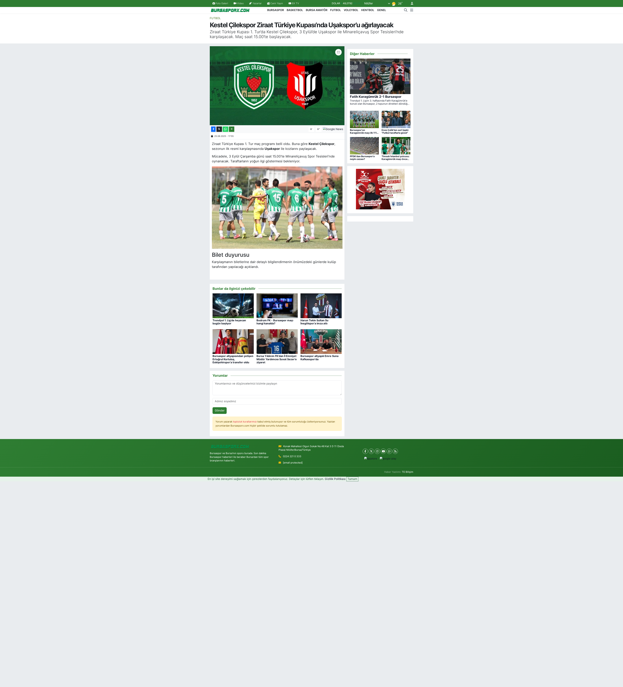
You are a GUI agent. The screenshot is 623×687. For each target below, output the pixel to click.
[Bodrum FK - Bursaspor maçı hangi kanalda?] (277, 305)
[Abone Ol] (333, 129)
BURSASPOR (275, 10)
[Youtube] (383, 451)
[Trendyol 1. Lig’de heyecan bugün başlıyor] (233, 305)
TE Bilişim (407, 471)
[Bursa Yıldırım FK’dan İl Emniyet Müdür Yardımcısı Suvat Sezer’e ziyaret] (277, 341)
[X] (371, 451)
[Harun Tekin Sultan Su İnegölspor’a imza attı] (321, 305)
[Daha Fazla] (231, 129)
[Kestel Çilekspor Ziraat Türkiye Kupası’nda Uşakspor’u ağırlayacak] (277, 85)
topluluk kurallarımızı (245, 421)
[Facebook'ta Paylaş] (213, 129)
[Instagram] (377, 451)
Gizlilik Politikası (335, 479)
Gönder (220, 410)
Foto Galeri (222, 3)
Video (240, 3)
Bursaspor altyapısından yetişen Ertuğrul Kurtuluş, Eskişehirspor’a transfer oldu (233, 359)
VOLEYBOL (351, 10)
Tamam (352, 479)
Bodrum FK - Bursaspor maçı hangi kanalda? (275, 322)
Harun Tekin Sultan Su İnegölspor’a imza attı (314, 322)
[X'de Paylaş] (219, 129)
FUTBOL (335, 10)
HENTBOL (367, 10)
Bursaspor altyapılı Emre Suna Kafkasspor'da (319, 357)
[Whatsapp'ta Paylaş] (225, 129)
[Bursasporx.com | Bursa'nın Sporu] (230, 10)
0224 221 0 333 (292, 456)
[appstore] (371, 458)
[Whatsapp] (389, 451)
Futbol (215, 18)
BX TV (295, 3)
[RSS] (395, 451)
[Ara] (406, 10)
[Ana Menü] (411, 10)
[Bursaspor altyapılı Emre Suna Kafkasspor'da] (321, 341)
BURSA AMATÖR (316, 10)
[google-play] (388, 458)
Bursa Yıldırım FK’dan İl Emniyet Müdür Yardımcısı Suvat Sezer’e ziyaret (277, 359)
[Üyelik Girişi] (410, 3)
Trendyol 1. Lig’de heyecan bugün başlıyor (229, 322)
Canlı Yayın (276, 3)
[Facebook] (365, 451)
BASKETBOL (295, 10)
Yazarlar (257, 3)
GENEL (381, 10)
